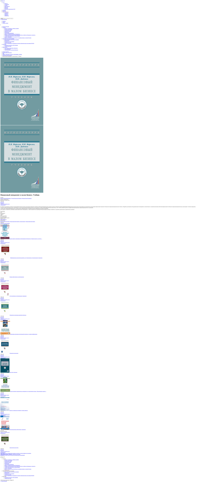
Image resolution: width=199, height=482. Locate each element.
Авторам (4, 27)
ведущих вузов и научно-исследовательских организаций (12, 455)
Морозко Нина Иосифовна (27, 198)
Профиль (4, 21)
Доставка (4, 10)
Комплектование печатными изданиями (12, 39)
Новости (6, 3)
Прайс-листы (4, 47)
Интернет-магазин (5, 26)
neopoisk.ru (6, 13)
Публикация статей (8, 30)
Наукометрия (7, 32)
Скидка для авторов (8, 36)
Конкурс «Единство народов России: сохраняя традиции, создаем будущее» (18, 37)
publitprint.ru (7, 15)
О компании (7, 4)
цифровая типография (10, 454)
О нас (3, 2)
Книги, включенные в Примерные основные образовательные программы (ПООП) (19, 43)
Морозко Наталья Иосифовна (5, 198)
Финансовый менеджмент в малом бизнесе (17, 221)
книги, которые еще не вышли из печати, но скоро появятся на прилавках (15, 453)
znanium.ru (6, 12)
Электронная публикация (9, 33)
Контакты (6, 8)
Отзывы (6, 5)
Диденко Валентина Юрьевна (16, 198)
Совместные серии (8, 42)
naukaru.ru (6, 14)
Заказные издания (8, 31)
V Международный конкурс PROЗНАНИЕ (12, 467)
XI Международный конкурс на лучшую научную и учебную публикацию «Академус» (20, 466)
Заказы (3, 22)
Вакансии (6, 7)
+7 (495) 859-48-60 (3, 19)
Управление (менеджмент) (5, 223)
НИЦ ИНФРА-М (3, 219)
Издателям (4, 44)
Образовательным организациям (8, 38)
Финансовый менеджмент (5, 221)
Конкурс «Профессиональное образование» (12, 34)
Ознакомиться (2, 243)
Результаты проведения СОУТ (10, 9)
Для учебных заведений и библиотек (11, 48)
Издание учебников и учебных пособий (12, 28)
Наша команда (7, 6)
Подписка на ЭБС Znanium (9, 41)
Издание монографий (8, 29)
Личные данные (5, 23)
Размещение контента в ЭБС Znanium (11, 45)
